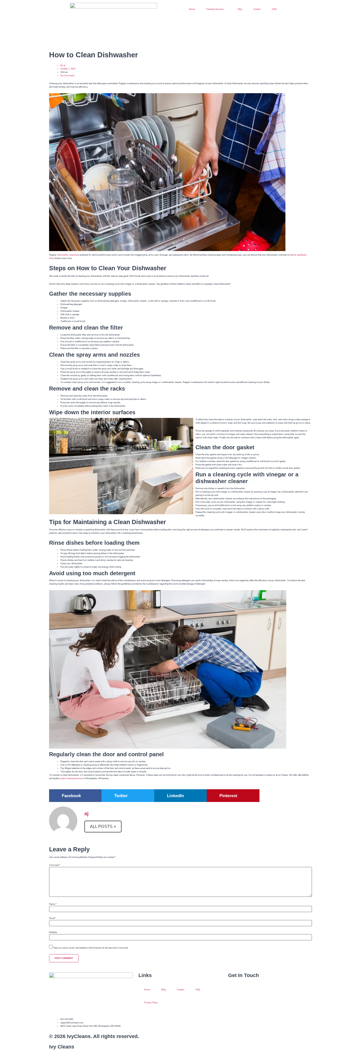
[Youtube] (264, 990)
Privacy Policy (151, 1002)
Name (52, 904)
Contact (257, 9)
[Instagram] (235, 1010)
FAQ (274, 9)
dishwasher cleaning (67, 255)
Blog (240, 9)
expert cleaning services (71, 778)
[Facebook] (235, 990)
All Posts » (103, 826)
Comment (54, 865)
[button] (75, 795)
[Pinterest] (250, 1010)
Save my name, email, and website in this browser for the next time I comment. (90, 948)
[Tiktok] (264, 1010)
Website (53, 932)
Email (52, 918)
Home (192, 9)
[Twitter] (250, 990)
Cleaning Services (215, 9)
